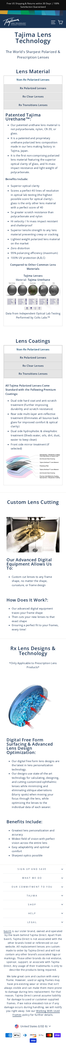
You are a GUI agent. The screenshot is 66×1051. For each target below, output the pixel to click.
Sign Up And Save (32, 869)
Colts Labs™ (42, 317)
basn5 (7, 931)
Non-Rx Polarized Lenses (33, 79)
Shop (32, 904)
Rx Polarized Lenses (33, 88)
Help (32, 913)
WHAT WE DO (32, 877)
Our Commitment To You (32, 886)
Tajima (32, 895)
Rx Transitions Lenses (33, 105)
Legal (32, 922)
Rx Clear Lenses (33, 96)
